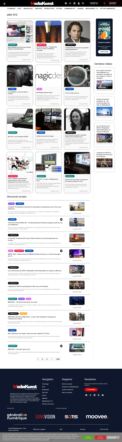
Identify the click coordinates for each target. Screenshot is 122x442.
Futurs (59, 8)
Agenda (80, 8)
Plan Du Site (104, 429)
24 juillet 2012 (26, 147)
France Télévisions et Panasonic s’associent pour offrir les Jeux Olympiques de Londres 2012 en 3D (18, 180)
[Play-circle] (98, 395)
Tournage (11, 8)
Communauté (69, 8)
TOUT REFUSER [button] (100, 437)
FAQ (61, 429)
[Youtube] (102, 395)
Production (49, 8)
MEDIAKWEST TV (92, 8)
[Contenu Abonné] (61, 219)
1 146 (57, 358)
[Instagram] (70, 3)
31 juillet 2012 (26, 59)
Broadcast (28, 8)
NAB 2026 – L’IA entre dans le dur (19, 349)
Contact (82, 429)
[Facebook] (66, 3)
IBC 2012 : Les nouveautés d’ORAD (18, 136)
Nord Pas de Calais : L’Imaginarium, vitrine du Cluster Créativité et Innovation (47, 48)
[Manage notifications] (118, 438)
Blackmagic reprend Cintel (44, 92)
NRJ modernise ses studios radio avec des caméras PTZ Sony (28, 333)
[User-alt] (79, 3)
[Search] (83, 3)
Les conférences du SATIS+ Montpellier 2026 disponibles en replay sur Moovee (34, 270)
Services (38, 8)
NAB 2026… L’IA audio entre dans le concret (22, 302)
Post (19, 8)
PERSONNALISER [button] (113, 437)
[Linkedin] (74, 3)
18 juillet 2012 (83, 191)
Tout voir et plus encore (72, 93)
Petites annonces (107, 8)
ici (50, 440)
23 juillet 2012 (55, 147)
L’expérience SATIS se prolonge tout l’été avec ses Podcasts (28, 286)
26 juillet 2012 (54, 104)
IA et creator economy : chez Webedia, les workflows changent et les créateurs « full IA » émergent (104, 74)
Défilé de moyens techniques (45, 136)
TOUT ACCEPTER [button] (88, 437)
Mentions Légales (39, 429)
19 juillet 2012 (26, 191)
